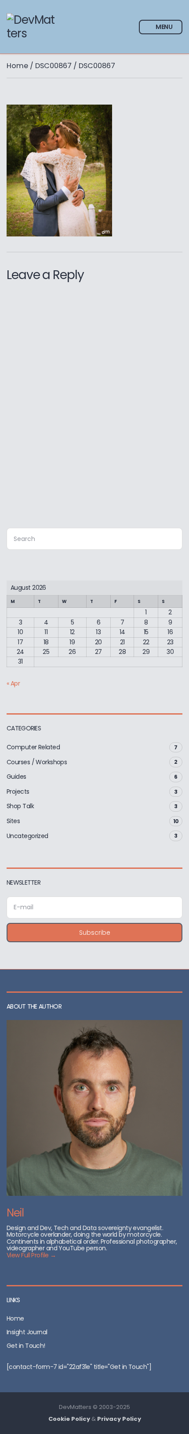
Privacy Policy (119, 1419)
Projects (18, 791)
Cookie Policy (69, 1419)
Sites (13, 821)
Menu (163, 26)
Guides (16, 776)
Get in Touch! (26, 1345)
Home (17, 66)
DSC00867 (53, 66)
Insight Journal (27, 1332)
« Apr (13, 683)
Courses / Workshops (37, 762)
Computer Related (33, 747)
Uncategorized (27, 835)
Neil (15, 1212)
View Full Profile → (31, 1255)
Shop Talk (20, 806)
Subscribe (94, 932)
